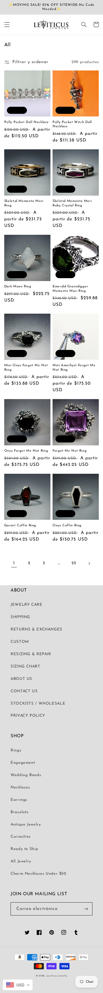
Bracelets (20, 812)
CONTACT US (24, 691)
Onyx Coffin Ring (67, 525)
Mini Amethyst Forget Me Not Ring (74, 367)
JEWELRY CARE (27, 605)
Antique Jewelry (26, 825)
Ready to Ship (24, 849)
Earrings (19, 800)
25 (74, 563)
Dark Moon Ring (17, 286)
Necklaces (20, 788)
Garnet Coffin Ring (20, 525)
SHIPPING (20, 617)
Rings (16, 750)
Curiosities (21, 837)
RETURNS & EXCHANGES (36, 630)
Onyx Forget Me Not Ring (26, 450)
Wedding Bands (26, 775)
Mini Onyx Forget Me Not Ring (26, 367)
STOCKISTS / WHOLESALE (38, 704)
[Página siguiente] (89, 563)
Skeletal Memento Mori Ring (23, 203)
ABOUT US (21, 679)
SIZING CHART (25, 667)
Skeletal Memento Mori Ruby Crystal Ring (72, 203)
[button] (7, 24)
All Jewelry (21, 861)
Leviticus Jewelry (57, 976)
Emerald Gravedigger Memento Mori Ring (70, 288)
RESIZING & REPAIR (31, 654)
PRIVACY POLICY (28, 716)
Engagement (23, 763)
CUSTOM (20, 642)
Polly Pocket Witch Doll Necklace (72, 124)
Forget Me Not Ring (70, 450)
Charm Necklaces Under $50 (38, 874)
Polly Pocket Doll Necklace (26, 122)
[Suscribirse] (86, 908)
